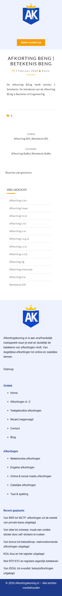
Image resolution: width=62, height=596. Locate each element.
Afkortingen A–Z (20, 401)
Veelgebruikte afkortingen (25, 410)
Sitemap (8, 369)
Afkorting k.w (17, 277)
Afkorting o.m (17, 231)
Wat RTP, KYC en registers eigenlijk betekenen (30, 561)
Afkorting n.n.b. (18, 254)
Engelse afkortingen (22, 467)
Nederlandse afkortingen (25, 458)
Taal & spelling (19, 494)
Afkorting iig (16, 261)
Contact (15, 428)
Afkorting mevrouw (20, 269)
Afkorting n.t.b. (18, 216)
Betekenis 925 (17, 284)
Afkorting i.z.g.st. (19, 238)
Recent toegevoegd (21, 419)
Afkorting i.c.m (18, 246)
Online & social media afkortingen (30, 476)
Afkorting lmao (18, 208)
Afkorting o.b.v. (18, 200)
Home (14, 393)
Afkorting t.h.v (17, 223)
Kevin (46, 70)
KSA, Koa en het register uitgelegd (23, 553)
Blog (13, 437)
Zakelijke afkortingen (23, 485)
